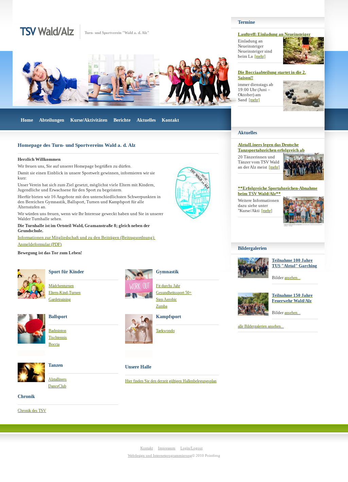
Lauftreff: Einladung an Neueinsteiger (274, 34)
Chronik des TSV (32, 410)
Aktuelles (146, 120)
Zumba (161, 306)
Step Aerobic (166, 299)
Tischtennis (58, 337)
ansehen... (292, 278)
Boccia (54, 344)
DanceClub (57, 386)
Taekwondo (165, 330)
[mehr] (260, 56)
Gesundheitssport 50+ (174, 292)
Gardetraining (60, 299)
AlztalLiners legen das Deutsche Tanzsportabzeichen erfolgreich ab (271, 147)
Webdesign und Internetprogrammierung (160, 455)
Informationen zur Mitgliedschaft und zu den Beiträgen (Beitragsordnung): (86, 237)
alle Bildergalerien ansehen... (261, 326)
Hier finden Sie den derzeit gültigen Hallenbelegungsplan (170, 381)
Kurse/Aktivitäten (88, 120)
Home (27, 120)
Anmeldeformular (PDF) (40, 244)
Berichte (122, 120)
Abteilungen (51, 120)
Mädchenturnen (61, 285)
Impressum (166, 448)
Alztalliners (57, 379)
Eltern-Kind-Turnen (65, 292)
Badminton (57, 330)
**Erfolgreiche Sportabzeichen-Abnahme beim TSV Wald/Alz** (277, 191)
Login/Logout (191, 448)
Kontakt (170, 120)
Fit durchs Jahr (168, 285)
